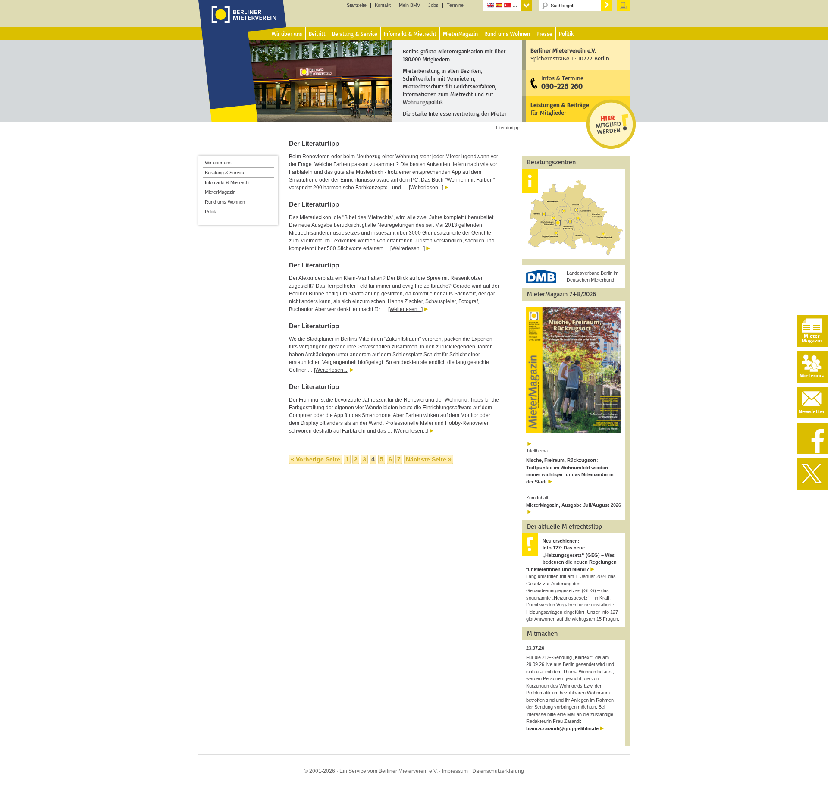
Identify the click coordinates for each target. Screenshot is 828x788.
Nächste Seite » (429, 459)
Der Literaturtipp (314, 143)
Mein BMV (409, 5)
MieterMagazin (220, 192)
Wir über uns (218, 162)
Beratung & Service (225, 172)
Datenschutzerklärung (498, 771)
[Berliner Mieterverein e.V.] (242, 23)
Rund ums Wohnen (225, 201)
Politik (211, 211)
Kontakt (383, 5)
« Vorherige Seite (315, 459)
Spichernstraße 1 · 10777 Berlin (569, 54)
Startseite (357, 5)
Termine (455, 5)
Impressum (455, 771)
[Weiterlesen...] (426, 188)
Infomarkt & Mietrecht (227, 182)
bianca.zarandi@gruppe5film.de (562, 728)
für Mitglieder (559, 108)
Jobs (433, 5)
